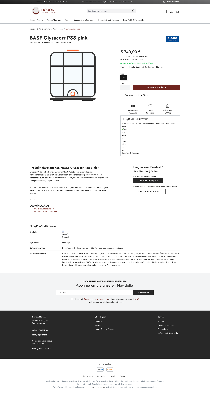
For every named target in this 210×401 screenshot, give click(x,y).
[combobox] (108, 11)
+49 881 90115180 (148, 180)
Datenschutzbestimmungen (96, 299)
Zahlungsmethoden (166, 325)
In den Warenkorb (156, 87)
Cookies (123, 376)
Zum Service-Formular (149, 191)
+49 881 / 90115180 (40, 330)
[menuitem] (87, 376)
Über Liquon (100, 316)
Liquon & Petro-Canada (104, 329)
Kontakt (161, 321)
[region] (72, 75)
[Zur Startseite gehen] (45, 11)
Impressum (88, 376)
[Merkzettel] (166, 11)
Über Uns (98, 321)
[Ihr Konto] (172, 11)
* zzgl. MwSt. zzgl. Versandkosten (134, 56)
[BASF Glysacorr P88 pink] (72, 75)
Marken (98, 325)
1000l (124, 77)
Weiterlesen (34, 200)
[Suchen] (133, 11)
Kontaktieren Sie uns (153, 67)
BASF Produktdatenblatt (44, 209)
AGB (137, 299)
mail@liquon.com (39, 334)
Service (161, 316)
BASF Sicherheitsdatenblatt (45, 211)
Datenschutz (102, 376)
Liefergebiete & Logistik (168, 333)
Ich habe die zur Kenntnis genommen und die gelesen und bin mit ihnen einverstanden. (106, 300)
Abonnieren (143, 292)
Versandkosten (164, 329)
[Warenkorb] (177, 11)
